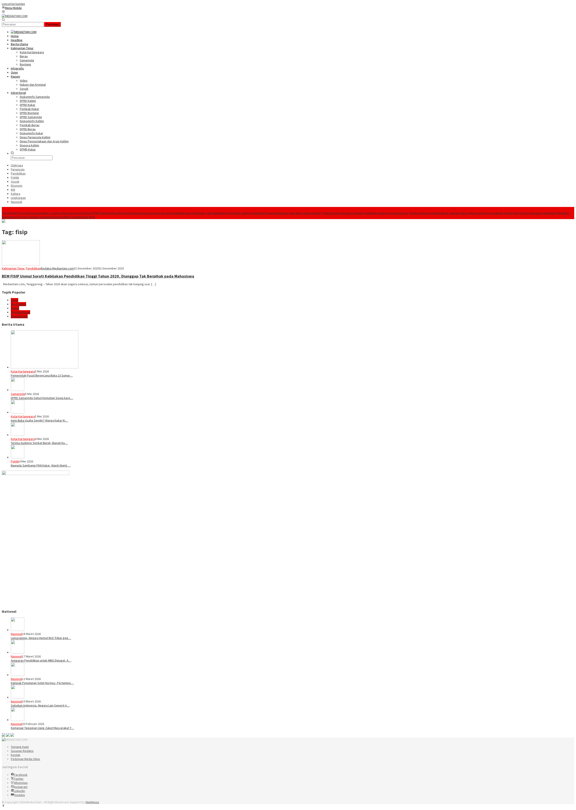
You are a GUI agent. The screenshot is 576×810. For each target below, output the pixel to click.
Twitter (19, 779)
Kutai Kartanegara (23, 371)
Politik (15, 461)
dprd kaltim (18, 304)
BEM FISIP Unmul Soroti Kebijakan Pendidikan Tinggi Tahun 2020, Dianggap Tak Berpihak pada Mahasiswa (98, 276)
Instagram (20, 787)
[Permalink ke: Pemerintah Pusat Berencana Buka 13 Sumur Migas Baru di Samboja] (44, 367)
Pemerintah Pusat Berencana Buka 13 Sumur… (42, 375)
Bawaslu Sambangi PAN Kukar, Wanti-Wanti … (41, 465)
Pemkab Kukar (20, 312)
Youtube (19, 795)
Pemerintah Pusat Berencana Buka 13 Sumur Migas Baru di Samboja (47, 213)
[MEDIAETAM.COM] (14, 16)
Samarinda (18, 394)
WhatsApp (21, 783)
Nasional (16, 634)
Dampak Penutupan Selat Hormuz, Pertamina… (42, 683)
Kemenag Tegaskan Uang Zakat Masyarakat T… (42, 728)
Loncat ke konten (13, 4)
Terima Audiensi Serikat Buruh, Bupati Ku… (39, 443)
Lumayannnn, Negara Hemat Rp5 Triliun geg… (41, 638)
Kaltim (15, 308)
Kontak (15, 755)
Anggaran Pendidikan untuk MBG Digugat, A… (41, 660)
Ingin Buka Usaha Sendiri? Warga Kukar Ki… (39, 420)
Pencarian (52, 24)
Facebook (20, 775)
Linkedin (19, 791)
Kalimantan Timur (13, 268)
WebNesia (92, 802)
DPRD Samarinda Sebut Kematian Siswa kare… (42, 398)
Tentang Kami (20, 747)
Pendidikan (33, 268)
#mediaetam (19, 316)
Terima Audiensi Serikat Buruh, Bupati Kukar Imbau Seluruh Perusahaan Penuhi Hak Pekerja (469, 213)
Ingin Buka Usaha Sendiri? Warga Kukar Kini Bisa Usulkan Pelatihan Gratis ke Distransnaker (348, 213)
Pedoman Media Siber (25, 759)
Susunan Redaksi (22, 751)
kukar (14, 300)
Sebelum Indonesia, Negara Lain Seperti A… (40, 705)
